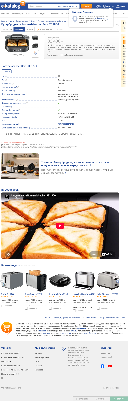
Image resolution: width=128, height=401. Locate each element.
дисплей (7, 71)
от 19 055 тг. (103, 297)
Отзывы (30, 29)
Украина (38, 353)
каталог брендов (89, 333)
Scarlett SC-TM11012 (33, 294)
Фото (28, 14)
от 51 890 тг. (79, 297)
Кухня (33, 21)
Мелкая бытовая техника (19, 21)
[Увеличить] (17, 43)
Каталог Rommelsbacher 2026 (11, 147)
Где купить (7, 29)
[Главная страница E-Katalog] (13, 6)
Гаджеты (5, 14)
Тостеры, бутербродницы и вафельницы (52, 21)
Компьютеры (17, 14)
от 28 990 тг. (55, 297)
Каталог (4, 21)
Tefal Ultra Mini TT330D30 (107, 294)
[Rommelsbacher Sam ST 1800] (35, 37)
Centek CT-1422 (7, 294)
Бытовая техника (56, 14)
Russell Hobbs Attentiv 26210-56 (86, 294)
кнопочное (63, 90)
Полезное (60, 29)
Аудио (42, 14)
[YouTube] (110, 366)
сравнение (81, 328)
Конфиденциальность (10, 366)
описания (42, 331)
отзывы (74, 331)
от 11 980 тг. (31, 297)
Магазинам (6, 361)
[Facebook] (102, 366)
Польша (38, 366)
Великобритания (42, 357)
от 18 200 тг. (7, 297)
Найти (86, 6)
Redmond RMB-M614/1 (58, 294)
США (37, 361)
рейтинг (46, 333)
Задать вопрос (46, 29)
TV (35, 14)
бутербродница (65, 80)
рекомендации (64, 333)
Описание (19, 29)
